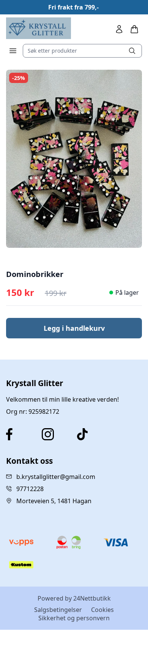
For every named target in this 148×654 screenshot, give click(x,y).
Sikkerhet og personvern (74, 618)
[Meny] (13, 51)
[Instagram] (56, 434)
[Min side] (119, 29)
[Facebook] (21, 434)
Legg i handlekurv (74, 328)
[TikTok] (92, 434)
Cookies (102, 609)
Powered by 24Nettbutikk (74, 598)
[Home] (38, 28)
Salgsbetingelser (58, 609)
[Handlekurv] (134, 29)
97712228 (30, 489)
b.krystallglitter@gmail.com (55, 477)
